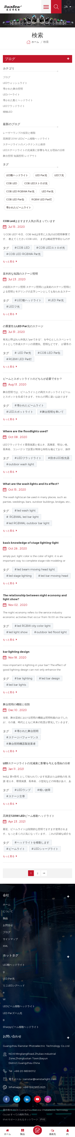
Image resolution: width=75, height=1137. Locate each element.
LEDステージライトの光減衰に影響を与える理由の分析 (34, 150)
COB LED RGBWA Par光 (20, 191)
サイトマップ (10, 939)
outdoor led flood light (52, 632)
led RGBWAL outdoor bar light (29, 523)
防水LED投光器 (59, 458)
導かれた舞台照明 (13, 88)
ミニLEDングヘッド (14, 985)
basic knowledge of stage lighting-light (31, 543)
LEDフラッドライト (14, 105)
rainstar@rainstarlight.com (39, 1079)
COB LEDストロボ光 (36, 183)
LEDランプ (24, 789)
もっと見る (8, 261)
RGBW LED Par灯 (42, 199)
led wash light (26, 510)
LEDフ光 (59, 175)
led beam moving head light (36, 569)
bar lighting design (16, 651)
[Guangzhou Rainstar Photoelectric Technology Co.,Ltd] (13, 8)
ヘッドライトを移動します (33, 842)
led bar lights (17, 684)
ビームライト (17, 848)
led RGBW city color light (34, 625)
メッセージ (37, 1130)
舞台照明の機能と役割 (16, 704)
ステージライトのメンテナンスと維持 (24, 144)
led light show (18, 632)
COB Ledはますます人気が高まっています (29, 221)
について (8, 911)
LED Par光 (41, 175)
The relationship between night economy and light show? (35, 597)
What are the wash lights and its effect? (31, 484)
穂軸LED (7, 111)
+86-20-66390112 (25, 1071)
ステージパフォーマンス (23, 737)
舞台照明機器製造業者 (22, 743)
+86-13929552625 (34, 1087)
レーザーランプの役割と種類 (19, 132)
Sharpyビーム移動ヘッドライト (21, 1026)
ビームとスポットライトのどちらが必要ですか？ (32, 378)
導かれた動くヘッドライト (18, 100)
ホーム (35, 41)
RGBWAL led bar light (24, 516)
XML (5, 945)
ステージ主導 (17, 796)
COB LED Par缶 (15, 199)
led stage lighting (20, 575)
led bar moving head (54, 575)
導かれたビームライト (18, 207)
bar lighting (24, 678)
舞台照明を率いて (53, 411)
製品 (5, 918)
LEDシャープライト (46, 848)
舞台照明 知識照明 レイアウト (20, 155)
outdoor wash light (21, 464)
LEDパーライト (11, 94)
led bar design (50, 678)
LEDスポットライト (21, 411)
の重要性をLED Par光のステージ (23, 326)
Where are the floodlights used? (25, 431)
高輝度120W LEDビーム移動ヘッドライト (26, 138)
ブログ (6, 77)
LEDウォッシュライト (15, 82)
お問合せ (8, 925)
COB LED (11, 183)
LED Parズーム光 (12, 1013)
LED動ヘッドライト (17, 175)
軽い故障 (45, 789)
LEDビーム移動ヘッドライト (19, 1006)
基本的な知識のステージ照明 (20, 273)
